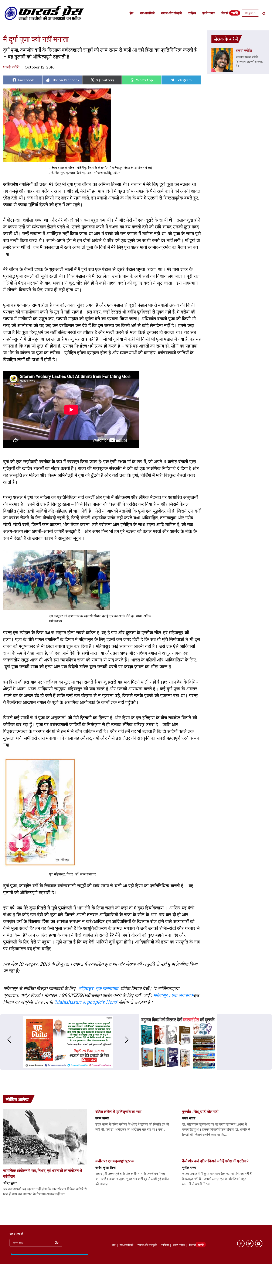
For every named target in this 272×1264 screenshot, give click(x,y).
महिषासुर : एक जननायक (173, 995)
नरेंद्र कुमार (10, 1183)
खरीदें (234, 13)
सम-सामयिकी (147, 13)
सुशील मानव (189, 1167)
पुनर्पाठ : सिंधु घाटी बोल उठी (200, 1111)
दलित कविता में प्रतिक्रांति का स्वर (118, 1111)
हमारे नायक (208, 13)
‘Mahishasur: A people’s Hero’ (86, 1002)
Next (131, 1039)
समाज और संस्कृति (171, 13)
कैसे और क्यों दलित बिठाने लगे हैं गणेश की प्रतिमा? (215, 1160)
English (250, 13)
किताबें (224, 13)
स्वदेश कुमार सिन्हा (105, 1167)
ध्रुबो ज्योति (11, 67)
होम (131, 13)
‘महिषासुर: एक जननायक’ (98, 988)
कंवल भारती (102, 1118)
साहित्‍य (192, 13)
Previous (5, 1039)
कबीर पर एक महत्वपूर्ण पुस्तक (115, 1160)
